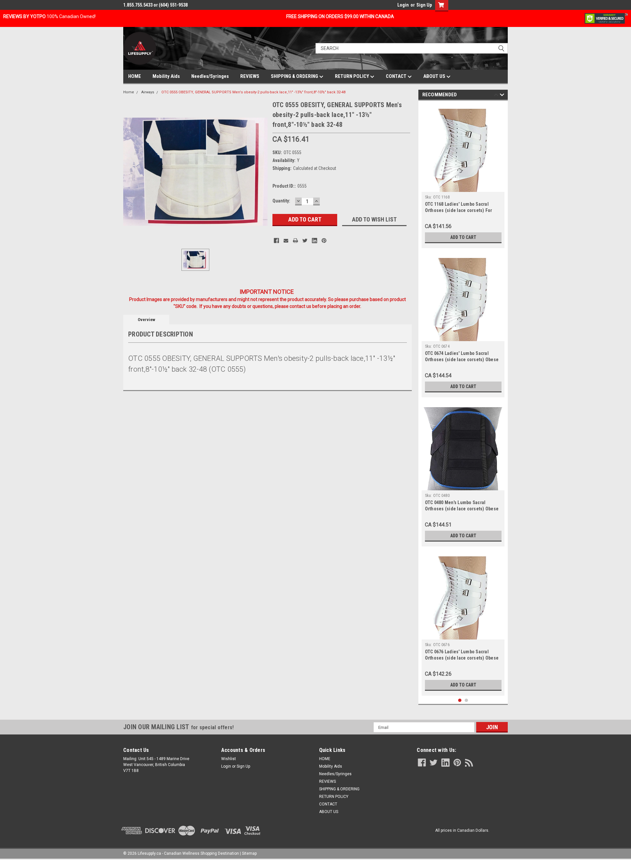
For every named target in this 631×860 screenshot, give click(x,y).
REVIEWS (249, 76)
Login (403, 5)
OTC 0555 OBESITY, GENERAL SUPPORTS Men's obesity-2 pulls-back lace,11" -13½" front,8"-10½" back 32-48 (253, 92)
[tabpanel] (463, 176)
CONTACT (397, 76)
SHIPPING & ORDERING (295, 76)
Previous (496, 95)
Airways (147, 92)
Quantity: (281, 200)
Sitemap (249, 853)
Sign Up (424, 5)
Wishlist (228, 758)
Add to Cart (463, 237)
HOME (134, 76)
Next (502, 95)
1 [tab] (460, 700)
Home (128, 92)
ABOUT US (434, 76)
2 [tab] (466, 700)
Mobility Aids (166, 76)
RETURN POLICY (352, 76)
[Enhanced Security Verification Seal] (606, 18)
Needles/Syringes (210, 76)
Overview (146, 319)
